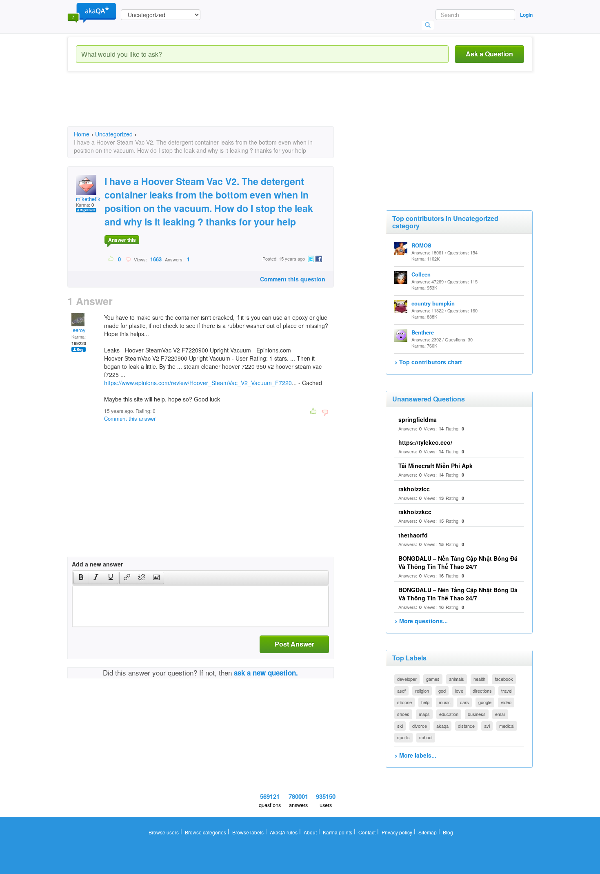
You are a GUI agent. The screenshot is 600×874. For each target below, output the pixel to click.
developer (407, 679)
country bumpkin (433, 303)
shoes (403, 714)
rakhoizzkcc (414, 512)
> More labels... (415, 755)
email (500, 714)
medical (506, 725)
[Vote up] (111, 259)
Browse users (164, 832)
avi (487, 725)
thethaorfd (413, 535)
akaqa (442, 725)
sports (403, 737)
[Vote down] (127, 259)
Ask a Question (489, 53)
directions (482, 690)
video (506, 702)
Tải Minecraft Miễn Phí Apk (435, 466)
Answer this (122, 239)
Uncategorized (114, 134)
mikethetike (89, 199)
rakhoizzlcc (414, 489)
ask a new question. (266, 673)
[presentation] (81, 578)
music (445, 702)
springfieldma (417, 419)
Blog (448, 832)
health (479, 679)
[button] (81, 578)
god (442, 690)
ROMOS (421, 245)
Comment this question (292, 279)
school (425, 737)
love (459, 690)
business (477, 714)
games (433, 679)
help (425, 702)
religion (422, 690)
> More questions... (421, 621)
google (484, 702)
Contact (367, 832)
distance (466, 725)
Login (526, 14)
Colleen (421, 274)
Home (81, 134)
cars (464, 702)
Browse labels (248, 832)
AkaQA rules (284, 832)
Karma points (337, 832)
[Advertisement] (215, 106)
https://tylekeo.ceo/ (425, 442)
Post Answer (294, 644)
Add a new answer (97, 564)
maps (424, 714)
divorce (419, 725)
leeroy (78, 330)
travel (506, 690)
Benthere (422, 332)
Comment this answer (130, 418)
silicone (404, 702)
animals (456, 679)
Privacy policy (397, 832)
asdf (401, 690)
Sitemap (427, 832)
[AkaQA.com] (91, 12)
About (310, 832)
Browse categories (205, 832)
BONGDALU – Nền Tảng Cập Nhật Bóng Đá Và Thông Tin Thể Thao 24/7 (458, 562)
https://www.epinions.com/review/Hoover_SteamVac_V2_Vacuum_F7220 (198, 383)
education (448, 714)
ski (400, 725)
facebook (504, 679)
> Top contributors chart (428, 362)
